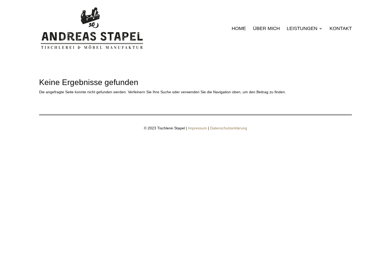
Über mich (266, 29)
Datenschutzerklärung (228, 128)
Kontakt (341, 29)
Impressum (197, 128)
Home (239, 29)
